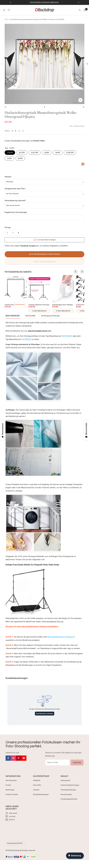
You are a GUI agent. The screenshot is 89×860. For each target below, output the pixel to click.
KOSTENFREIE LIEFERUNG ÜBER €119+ (44, 2)
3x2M (57, 152)
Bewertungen (10, 790)
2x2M (46, 152)
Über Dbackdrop (11, 780)
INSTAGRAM (67, 336)
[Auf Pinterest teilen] (15, 131)
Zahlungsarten (65, 780)
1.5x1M (10, 152)
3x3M (9, 158)
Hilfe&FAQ (36, 780)
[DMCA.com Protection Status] (33, 857)
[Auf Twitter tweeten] (19, 131)
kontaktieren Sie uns (54, 621)
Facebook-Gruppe (12, 794)
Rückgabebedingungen (41, 794)
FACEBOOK (26, 339)
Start (6, 19)
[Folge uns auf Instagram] (13, 758)
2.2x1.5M (34, 152)
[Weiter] (83, 107)
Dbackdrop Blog (66, 794)
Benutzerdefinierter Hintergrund (61, 637)
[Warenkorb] (85, 10)
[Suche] (9, 10)
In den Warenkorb (39, 311)
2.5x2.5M (70, 152)
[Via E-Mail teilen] (23, 131)
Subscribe (77, 762)
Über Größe (37, 785)
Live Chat (12, 816)
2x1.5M (22, 152)
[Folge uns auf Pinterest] (18, 758)
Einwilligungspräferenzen (69, 799)
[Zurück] (6, 107)
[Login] (80, 10)
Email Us (12, 819)
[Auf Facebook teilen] (12, 131)
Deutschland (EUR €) (14, 843)
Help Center (13, 813)
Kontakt (8, 785)
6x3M (20, 158)
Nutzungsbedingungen (68, 790)
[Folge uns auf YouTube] (23, 758)
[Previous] (75, 271)
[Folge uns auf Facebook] (8, 758)
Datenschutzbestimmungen (70, 785)
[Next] (87, 64)
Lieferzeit (36, 790)
